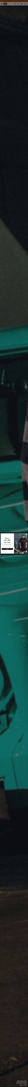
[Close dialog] (26, 534)
